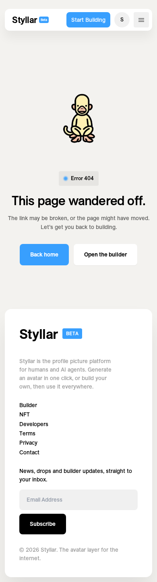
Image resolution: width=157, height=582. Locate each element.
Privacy (28, 443)
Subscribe (43, 523)
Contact (29, 453)
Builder (28, 405)
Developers (33, 424)
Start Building (88, 19)
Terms (27, 434)
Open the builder (105, 254)
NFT (24, 415)
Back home (44, 254)
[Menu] (141, 19)
